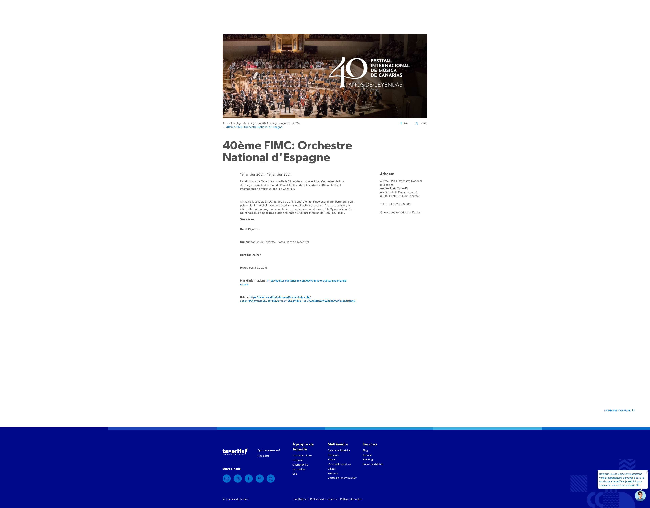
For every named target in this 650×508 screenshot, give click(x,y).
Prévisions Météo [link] (373, 464)
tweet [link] (423, 123)
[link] (227, 123)
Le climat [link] (297, 459)
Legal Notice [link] (299, 499)
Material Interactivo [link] (339, 464)
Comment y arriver (617, 410)
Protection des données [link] (323, 499)
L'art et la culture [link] (302, 455)
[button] (640, 495)
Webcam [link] (333, 473)
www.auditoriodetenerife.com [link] (402, 212)
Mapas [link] (331, 459)
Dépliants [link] (333, 454)
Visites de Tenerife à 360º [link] (342, 477)
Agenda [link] (367, 454)
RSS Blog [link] (368, 459)
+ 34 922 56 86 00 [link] (398, 204)
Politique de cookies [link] (351, 499)
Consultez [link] (263, 455)
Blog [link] (365, 450)
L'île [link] (294, 473)
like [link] (406, 123)
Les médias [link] (298, 469)
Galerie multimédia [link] (339, 450)
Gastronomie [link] (300, 464)
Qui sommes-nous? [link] (269, 450)
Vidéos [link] (332, 468)
